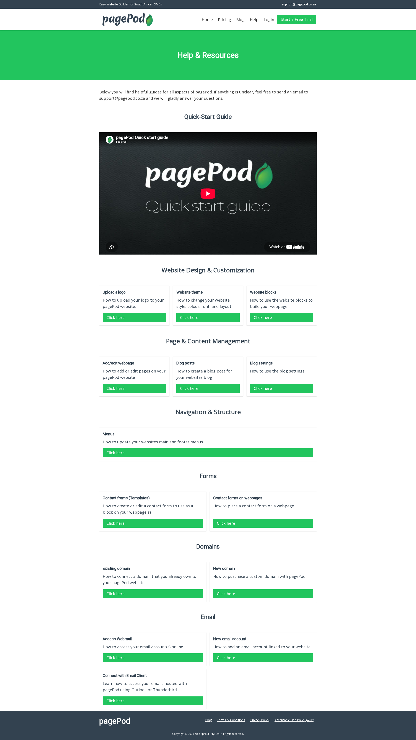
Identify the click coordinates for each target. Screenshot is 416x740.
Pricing (224, 19)
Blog (240, 19)
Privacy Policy (259, 720)
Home (207, 19)
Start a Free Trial (297, 19)
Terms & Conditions (231, 720)
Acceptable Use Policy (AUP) (294, 720)
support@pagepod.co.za (122, 98)
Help (254, 19)
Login (269, 19)
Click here (115, 317)
